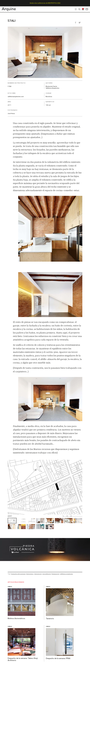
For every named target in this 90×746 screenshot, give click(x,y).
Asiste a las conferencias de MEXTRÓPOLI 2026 (45, 3)
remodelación (46, 574)
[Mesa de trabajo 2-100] (45, 560)
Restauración (55, 574)
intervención (38, 574)
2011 (9, 105)
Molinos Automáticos (16, 618)
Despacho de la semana (18, 574)
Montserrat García (51, 86)
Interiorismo (29, 574)
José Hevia (11, 113)
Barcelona (49, 96)
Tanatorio (50, 619)
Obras (10, 586)
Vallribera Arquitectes (52, 88)
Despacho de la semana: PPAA (58, 658)
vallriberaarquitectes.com (16, 96)
